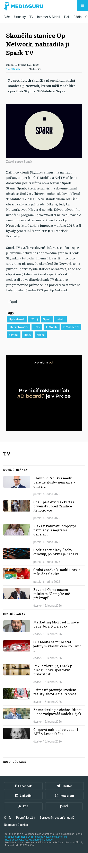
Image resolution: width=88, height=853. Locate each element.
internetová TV (18, 327)
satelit (60, 319)
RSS (25, 806)
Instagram (67, 795)
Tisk (67, 17)
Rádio (77, 17)
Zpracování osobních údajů (57, 817)
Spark (47, 319)
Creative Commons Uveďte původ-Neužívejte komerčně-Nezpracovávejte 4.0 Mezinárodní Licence (36, 838)
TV (31, 17)
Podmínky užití (25, 817)
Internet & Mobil (48, 17)
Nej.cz (41, 335)
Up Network (17, 319)
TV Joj (34, 319)
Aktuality (20, 17)
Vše (7, 17)
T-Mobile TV (71, 327)
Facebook (25, 786)
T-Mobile (52, 327)
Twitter (67, 786)
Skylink (13, 335)
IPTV (37, 327)
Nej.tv (27, 335)
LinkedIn (26, 795)
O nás (7, 817)
